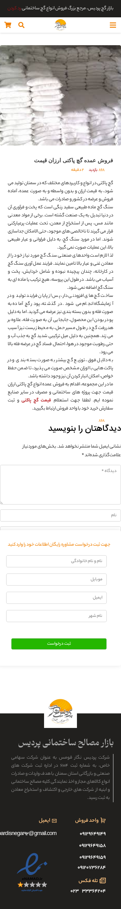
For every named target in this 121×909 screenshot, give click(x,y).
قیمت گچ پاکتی (36, 401)
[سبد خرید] (8, 25)
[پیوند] (60, 25)
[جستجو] (21, 25)
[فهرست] (113, 25)
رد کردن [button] (14, 8)
